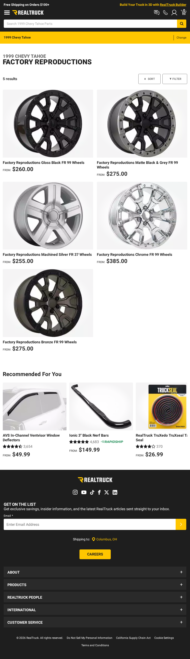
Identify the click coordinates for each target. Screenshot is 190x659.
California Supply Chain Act (133, 638)
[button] (95, 572)
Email (8, 515)
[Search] (181, 23)
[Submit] (181, 524)
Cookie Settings (164, 638)
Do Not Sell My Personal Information (89, 638)
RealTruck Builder (173, 4)
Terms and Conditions (95, 645)
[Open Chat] (156, 12)
